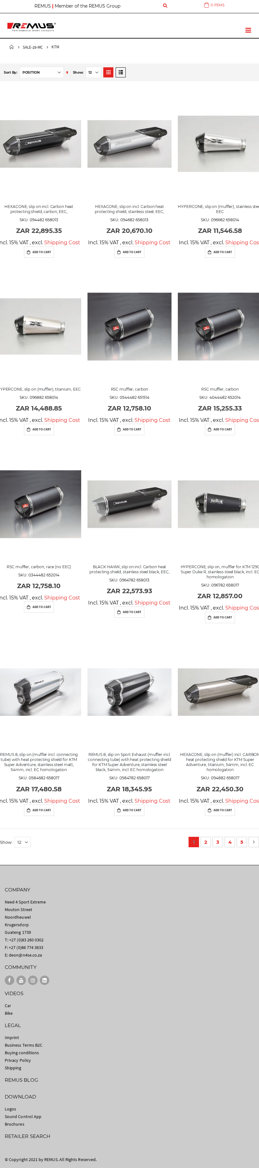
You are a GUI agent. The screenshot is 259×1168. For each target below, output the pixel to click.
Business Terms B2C (23, 1045)
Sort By (10, 72)
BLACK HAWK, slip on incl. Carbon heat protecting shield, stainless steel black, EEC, (129, 569)
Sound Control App (23, 1116)
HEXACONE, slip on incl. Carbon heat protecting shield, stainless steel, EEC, (129, 209)
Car (8, 1005)
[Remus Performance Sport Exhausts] (31, 27)
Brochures (14, 1124)
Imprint (12, 1037)
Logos (10, 1109)
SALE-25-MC (33, 47)
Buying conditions (22, 1052)
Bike (9, 1013)
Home (11, 47)
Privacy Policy (18, 1060)
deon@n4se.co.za (25, 955)
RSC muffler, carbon (129, 389)
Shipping (13, 1068)
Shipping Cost (62, 243)
